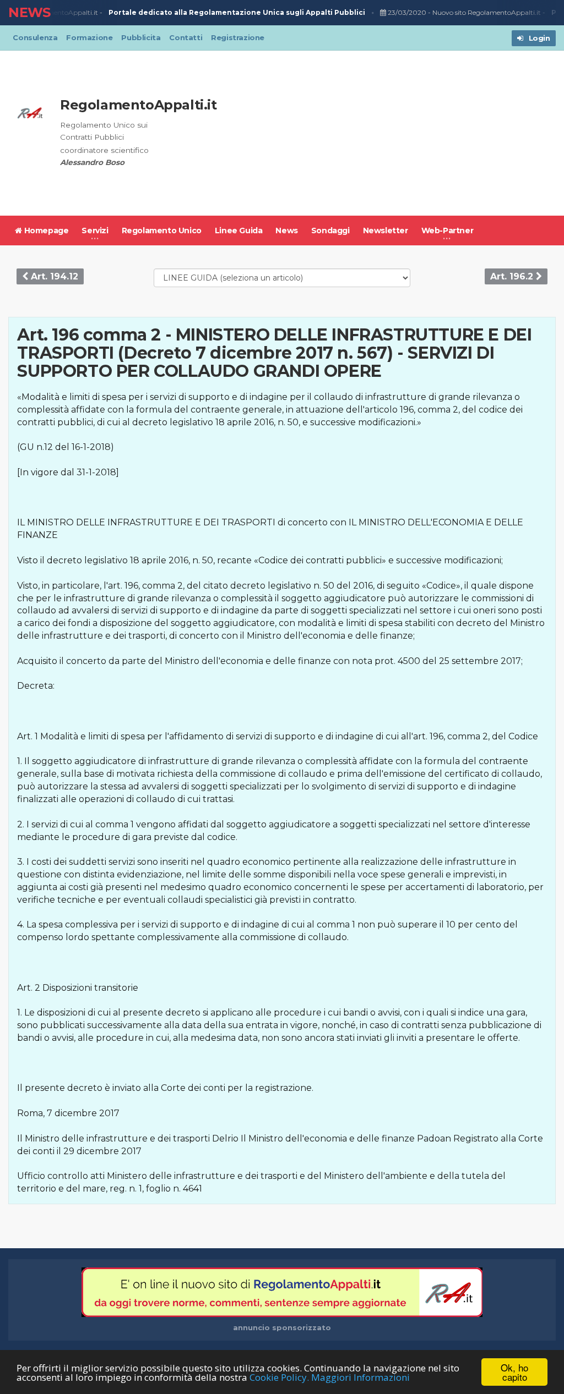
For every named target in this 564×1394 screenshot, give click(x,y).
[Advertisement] (373, 133)
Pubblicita (140, 37)
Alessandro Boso (92, 162)
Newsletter (385, 230)
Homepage (45, 230)
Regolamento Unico (162, 230)
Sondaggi (330, 230)
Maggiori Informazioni (360, 1377)
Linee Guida (239, 230)
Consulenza (35, 37)
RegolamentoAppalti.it (138, 105)
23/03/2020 (400, 12)
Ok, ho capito (514, 1372)
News (286, 230)
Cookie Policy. (279, 1377)
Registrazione (237, 37)
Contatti (185, 37)
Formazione (89, 37)
